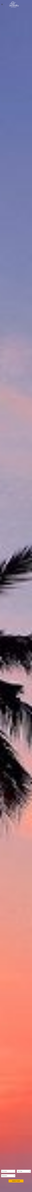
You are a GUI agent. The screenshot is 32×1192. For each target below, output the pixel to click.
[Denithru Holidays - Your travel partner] (14, 4)
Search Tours (16, 1181)
